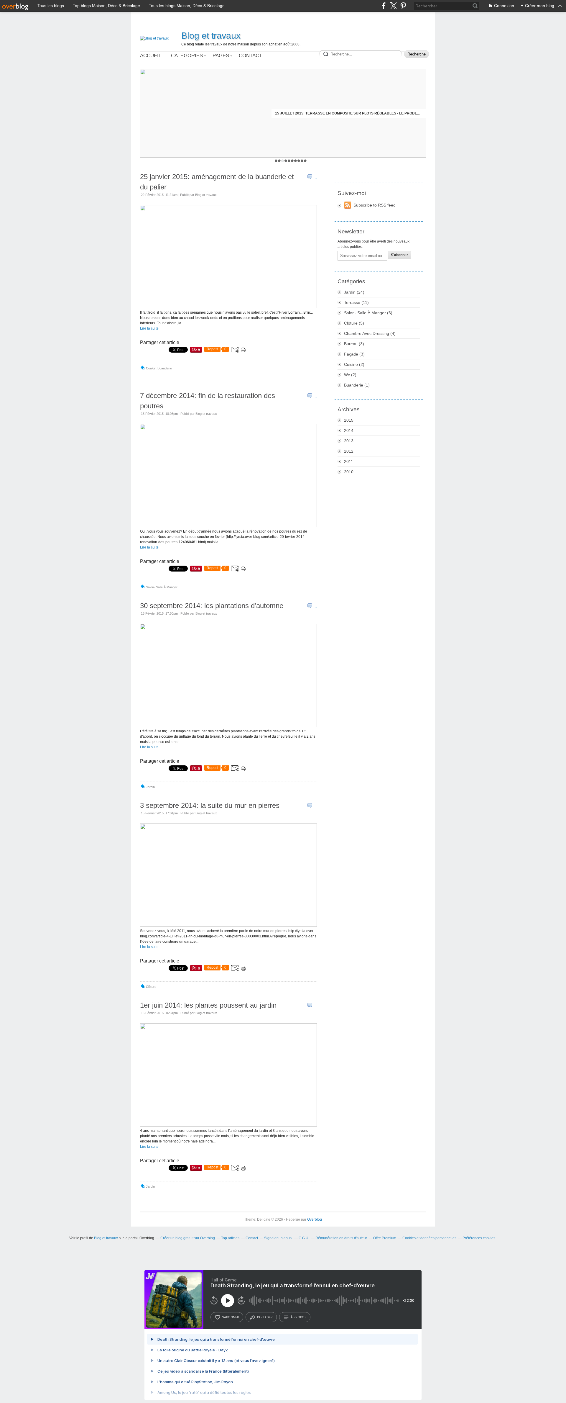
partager (265, 1317)
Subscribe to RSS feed (374, 205)
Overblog (314, 1219)
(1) (357, 385)
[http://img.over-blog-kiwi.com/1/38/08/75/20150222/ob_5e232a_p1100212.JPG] (228, 307)
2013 (348, 440)
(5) (354, 323)
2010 (348, 471)
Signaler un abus (278, 1238)
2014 (348, 430)
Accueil (150, 55)
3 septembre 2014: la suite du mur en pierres (209, 805)
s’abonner (230, 1317)
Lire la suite (149, 328)
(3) (354, 343)
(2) (354, 364)
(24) (354, 292)
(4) (370, 333)
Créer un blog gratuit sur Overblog (187, 1238)
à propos (298, 1317)
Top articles (230, 1238)
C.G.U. (304, 1238)
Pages (221, 55)
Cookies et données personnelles (429, 1238)
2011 (348, 461)
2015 (348, 420)
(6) (368, 312)
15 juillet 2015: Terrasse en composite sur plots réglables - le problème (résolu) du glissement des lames (348, 113)
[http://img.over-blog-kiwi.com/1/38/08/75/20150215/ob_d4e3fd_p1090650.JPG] (228, 1125)
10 (305, 160)
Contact (250, 55)
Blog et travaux (211, 35)
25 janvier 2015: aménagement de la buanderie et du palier (217, 182)
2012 (348, 451)
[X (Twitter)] (393, 5)
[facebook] (383, 5)
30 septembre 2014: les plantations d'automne (211, 606)
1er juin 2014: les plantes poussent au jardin (208, 1005)
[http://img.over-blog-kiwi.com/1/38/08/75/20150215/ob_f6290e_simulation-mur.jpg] (228, 926)
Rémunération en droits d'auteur (341, 1238)
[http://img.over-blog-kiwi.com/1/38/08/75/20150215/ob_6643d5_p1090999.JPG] (228, 726)
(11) (356, 302)
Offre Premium (384, 1238)
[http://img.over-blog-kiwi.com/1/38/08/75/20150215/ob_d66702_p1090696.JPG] (228, 526)
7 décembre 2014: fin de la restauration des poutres (207, 401)
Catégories (187, 55)
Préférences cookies (479, 1238)
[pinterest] (403, 5)
